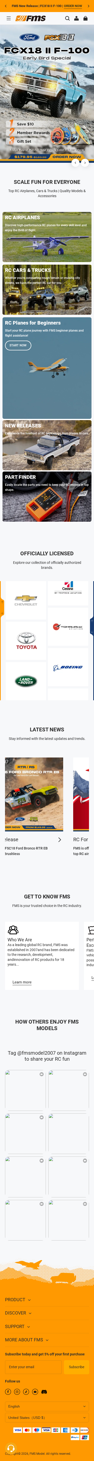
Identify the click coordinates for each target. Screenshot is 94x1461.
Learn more (22, 982)
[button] (8, 18)
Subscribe (76, 1367)
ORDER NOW (73, 6)
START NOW (18, 345)
